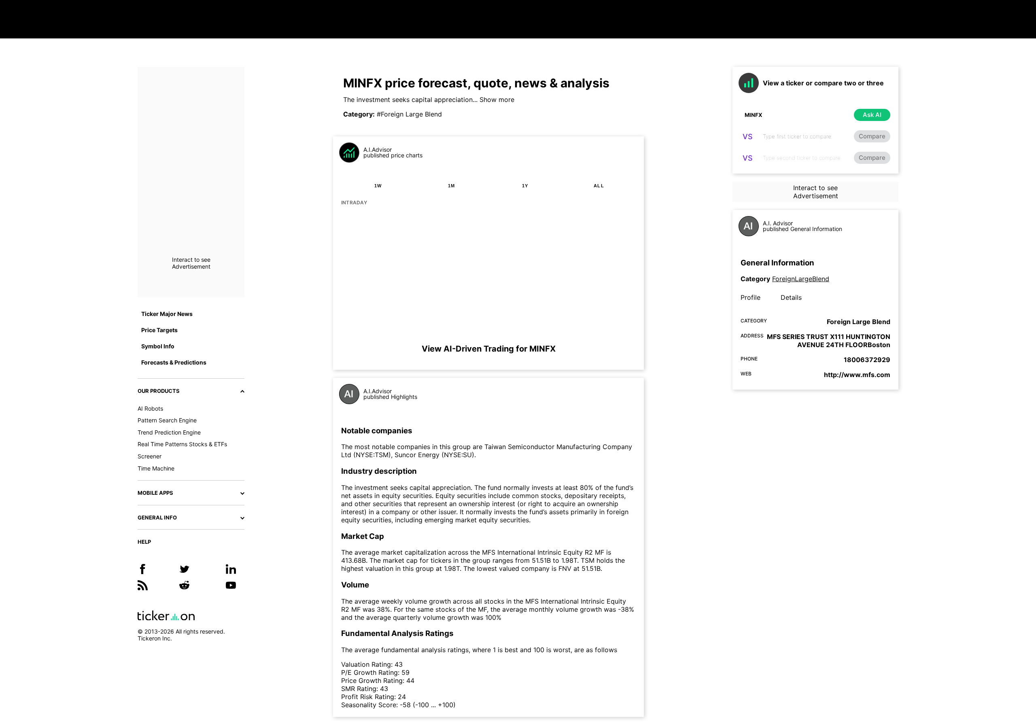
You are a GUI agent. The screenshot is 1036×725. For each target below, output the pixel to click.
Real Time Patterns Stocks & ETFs (182, 444)
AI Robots (150, 408)
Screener (149, 456)
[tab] (378, 186)
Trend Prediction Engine (169, 432)
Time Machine (156, 468)
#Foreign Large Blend (409, 114)
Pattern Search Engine (167, 420)
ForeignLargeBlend (800, 279)
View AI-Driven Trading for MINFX (489, 349)
